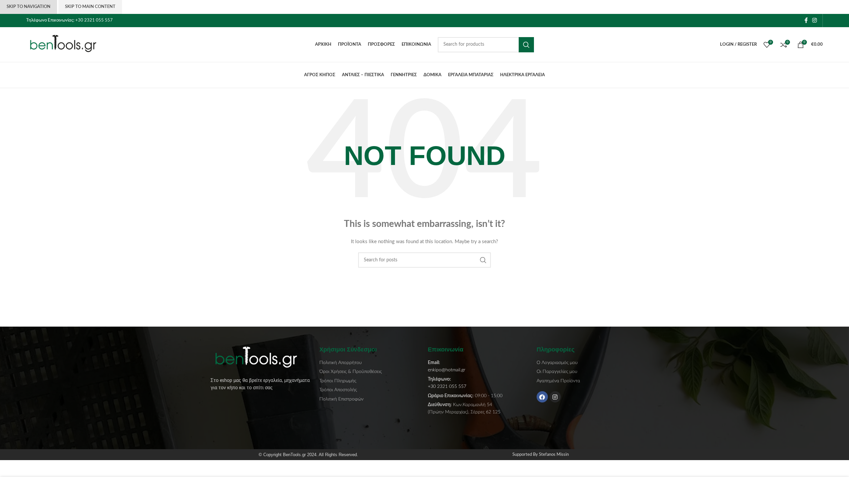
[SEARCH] (526, 44)
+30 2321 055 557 (94, 20)
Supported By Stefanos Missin (540, 454)
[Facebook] (542, 396)
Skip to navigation (28, 7)
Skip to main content (90, 7)
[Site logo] (67, 44)
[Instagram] (555, 396)
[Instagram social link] (814, 20)
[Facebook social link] (806, 20)
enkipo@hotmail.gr (446, 370)
